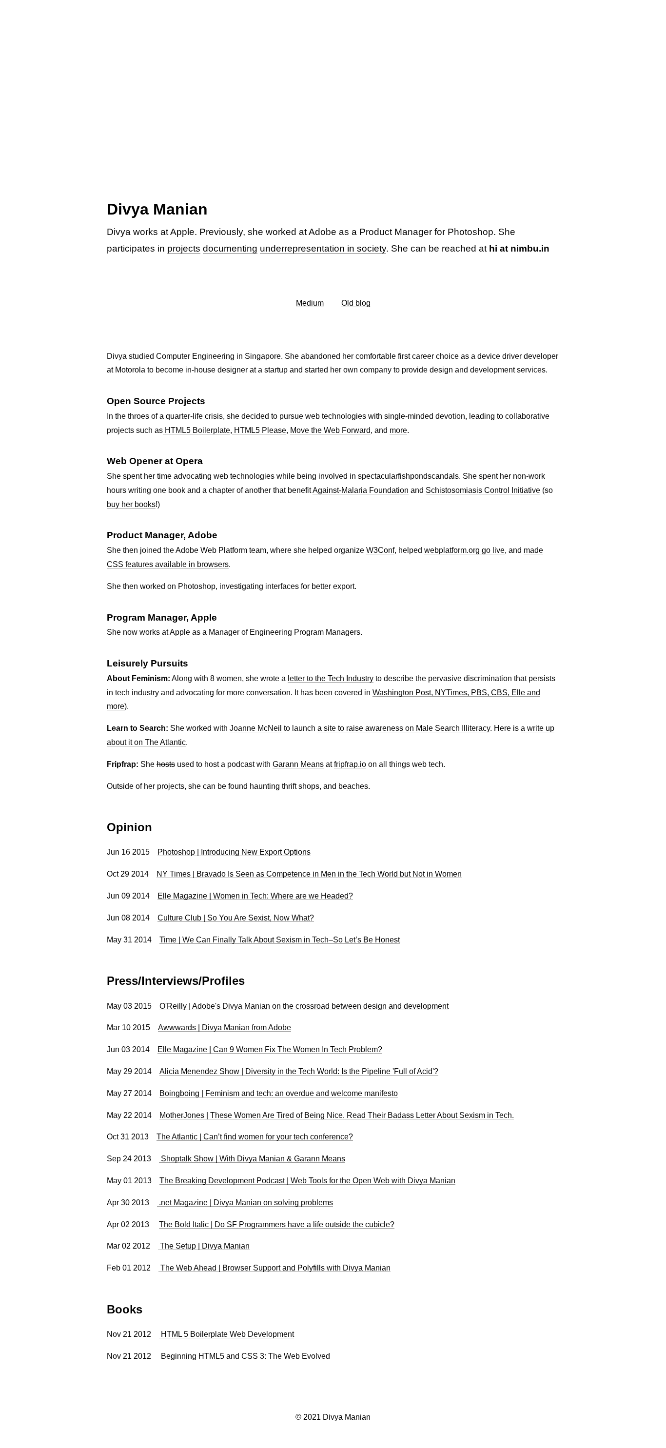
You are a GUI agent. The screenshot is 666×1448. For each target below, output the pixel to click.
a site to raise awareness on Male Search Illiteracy (403, 728)
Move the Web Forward (330, 430)
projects (183, 248)
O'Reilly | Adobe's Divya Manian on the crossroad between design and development (304, 1006)
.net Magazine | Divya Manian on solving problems (245, 1202)
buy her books (131, 504)
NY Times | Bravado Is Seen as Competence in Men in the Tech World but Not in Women (309, 874)
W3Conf (380, 550)
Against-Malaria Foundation (361, 490)
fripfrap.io (350, 764)
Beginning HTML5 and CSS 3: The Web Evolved (244, 1356)
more (398, 430)
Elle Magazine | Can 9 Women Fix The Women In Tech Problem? (269, 1049)
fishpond (413, 476)
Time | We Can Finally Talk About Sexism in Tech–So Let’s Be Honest (279, 940)
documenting (230, 248)
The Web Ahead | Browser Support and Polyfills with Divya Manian (274, 1268)
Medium (310, 303)
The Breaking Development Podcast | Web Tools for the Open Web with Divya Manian (307, 1180)
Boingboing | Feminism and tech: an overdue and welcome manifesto (278, 1093)
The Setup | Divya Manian (204, 1246)
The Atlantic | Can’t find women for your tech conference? (255, 1137)
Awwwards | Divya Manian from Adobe (224, 1027)
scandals (443, 476)
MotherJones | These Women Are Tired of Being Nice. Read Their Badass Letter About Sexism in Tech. (336, 1115)
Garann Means (298, 764)
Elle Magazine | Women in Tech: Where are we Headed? (255, 896)
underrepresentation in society (323, 248)
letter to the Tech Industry (330, 678)
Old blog (356, 303)
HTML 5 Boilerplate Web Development (226, 1334)
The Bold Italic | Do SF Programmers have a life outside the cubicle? (276, 1224)
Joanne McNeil (256, 728)
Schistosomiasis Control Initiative (483, 490)
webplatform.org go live (464, 550)
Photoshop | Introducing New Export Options (234, 852)
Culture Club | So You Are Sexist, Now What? (235, 918)
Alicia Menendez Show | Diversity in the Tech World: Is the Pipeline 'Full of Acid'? (298, 1071)
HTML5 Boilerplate (196, 430)
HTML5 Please (259, 430)
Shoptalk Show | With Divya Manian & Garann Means (252, 1158)
